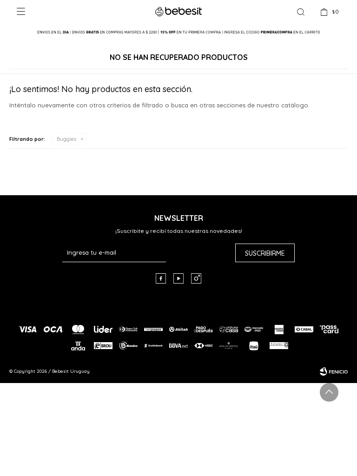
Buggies (66, 139)
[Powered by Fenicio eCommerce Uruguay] (334, 371)
